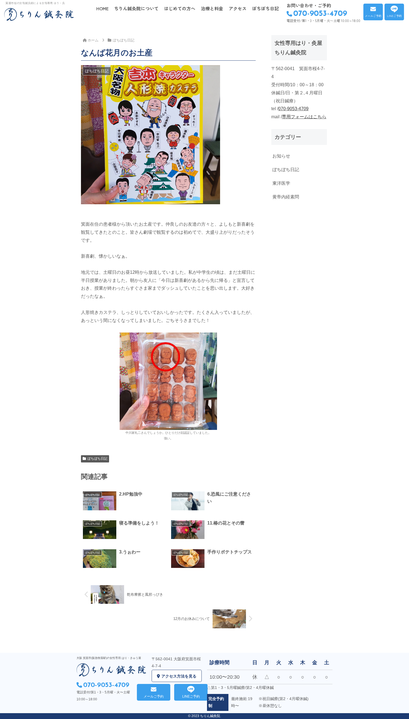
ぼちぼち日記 (97, 459)
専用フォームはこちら (304, 116)
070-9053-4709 (320, 14)
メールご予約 (373, 16)
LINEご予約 (394, 16)
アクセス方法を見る (178, 676)
